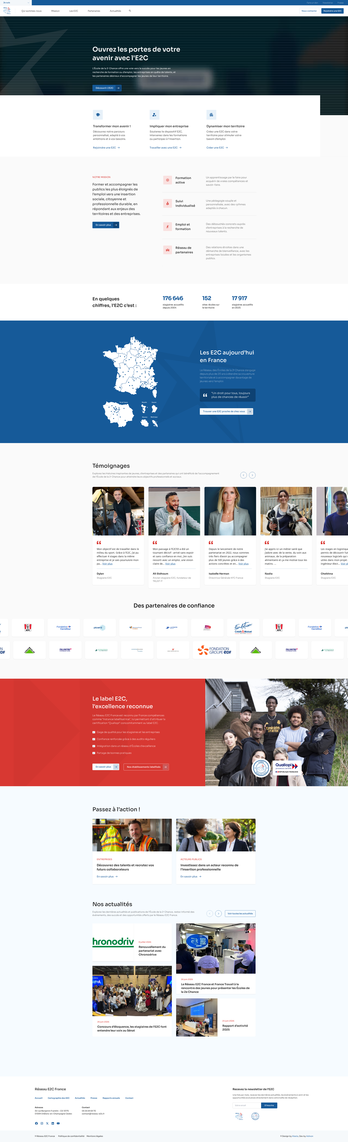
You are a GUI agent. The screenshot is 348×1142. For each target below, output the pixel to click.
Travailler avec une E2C (164, 147)
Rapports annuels (111, 1098)
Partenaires (94, 11)
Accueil (38, 1098)
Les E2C (73, 11)
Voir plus (107, 563)
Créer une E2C (215, 147)
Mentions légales (95, 1136)
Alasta (295, 1136)
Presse (341, 2)
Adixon (309, 1136)
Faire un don (312, 2)
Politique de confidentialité (71, 1136)
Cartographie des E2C (58, 1098)
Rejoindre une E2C (104, 147)
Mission (55, 11)
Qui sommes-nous (31, 11)
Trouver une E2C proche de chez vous (224, 411)
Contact (129, 1098)
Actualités (115, 11)
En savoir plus (105, 876)
